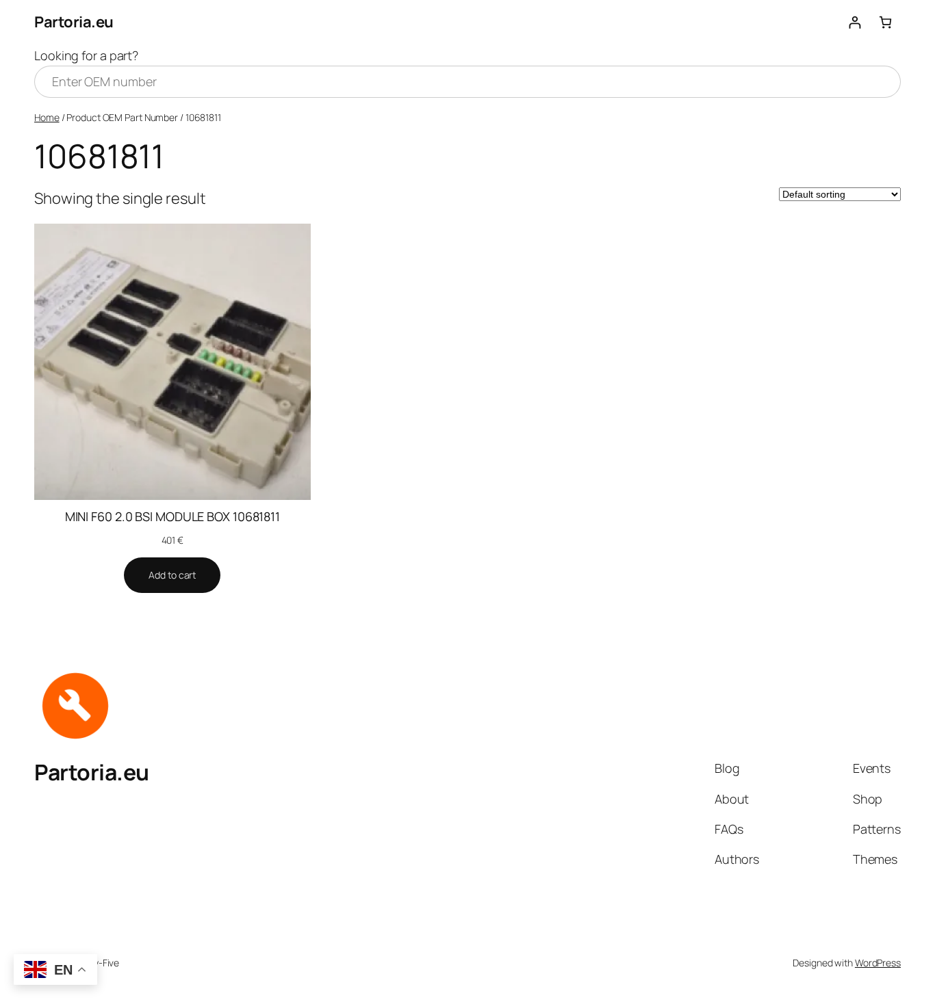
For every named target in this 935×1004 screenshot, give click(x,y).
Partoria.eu (74, 22)
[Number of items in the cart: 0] (885, 22)
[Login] (854, 22)
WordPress (878, 962)
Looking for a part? (86, 55)
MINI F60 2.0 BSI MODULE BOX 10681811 (172, 516)
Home (47, 117)
